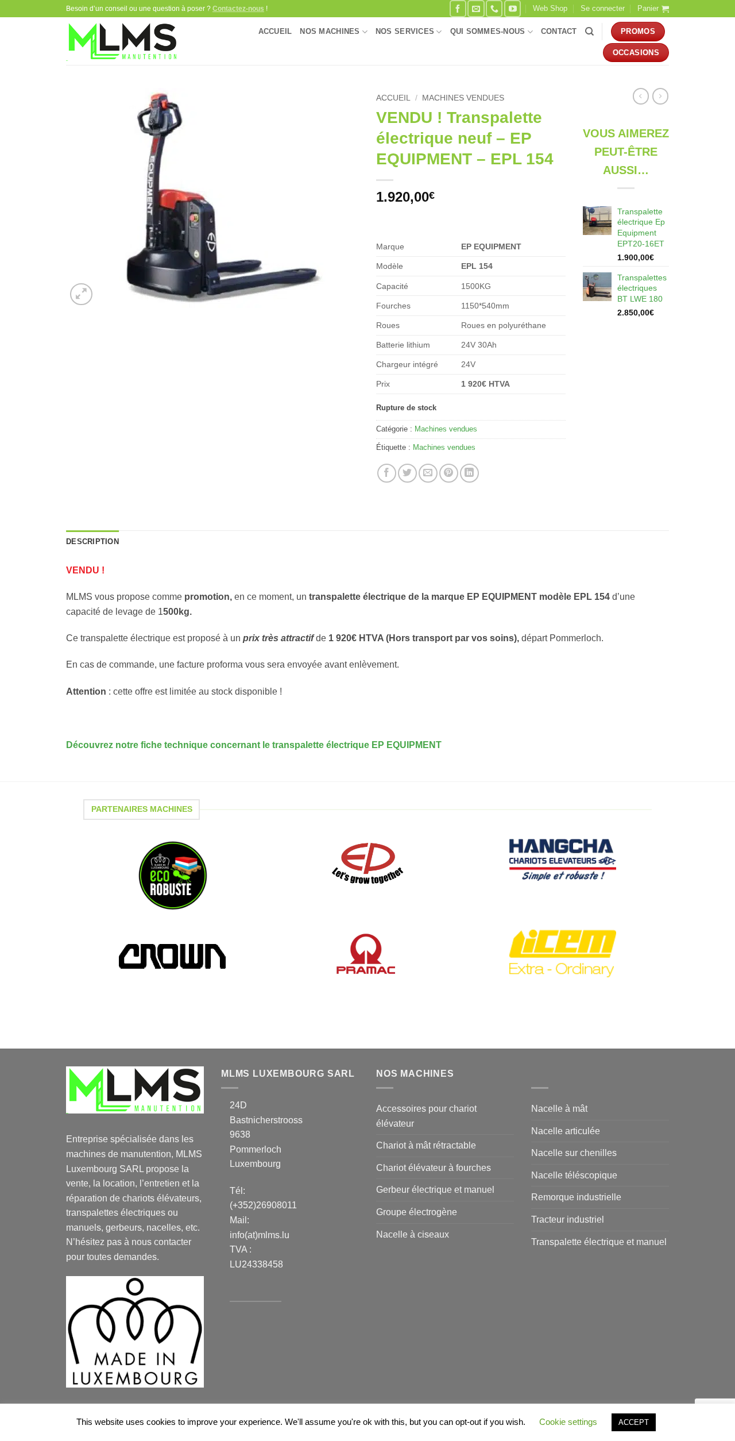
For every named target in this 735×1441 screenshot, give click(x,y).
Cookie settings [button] (568, 1422)
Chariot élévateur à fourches (433, 1168)
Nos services (405, 31)
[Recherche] (589, 32)
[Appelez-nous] (494, 8)
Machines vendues (463, 98)
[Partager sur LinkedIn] (469, 473)
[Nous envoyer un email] (475, 8)
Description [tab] (92, 541)
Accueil (275, 31)
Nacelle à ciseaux (412, 1234)
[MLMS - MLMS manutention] (122, 41)
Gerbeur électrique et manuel (435, 1190)
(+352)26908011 (263, 1205)
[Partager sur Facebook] (386, 473)
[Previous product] (660, 96)
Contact (559, 31)
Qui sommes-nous (487, 31)
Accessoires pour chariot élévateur (426, 1116)
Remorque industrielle (576, 1197)
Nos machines (329, 31)
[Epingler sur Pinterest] (448, 473)
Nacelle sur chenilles (574, 1153)
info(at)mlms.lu (259, 1235)
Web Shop (550, 8)
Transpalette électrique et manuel (599, 1242)
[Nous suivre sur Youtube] (512, 8)
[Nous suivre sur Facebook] (458, 8)
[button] (603, 8)
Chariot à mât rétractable (426, 1145)
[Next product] (641, 96)
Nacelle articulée (565, 1131)
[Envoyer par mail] (428, 473)
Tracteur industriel (567, 1219)
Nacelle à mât (559, 1109)
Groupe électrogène (416, 1212)
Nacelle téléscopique (574, 1175)
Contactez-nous (238, 9)
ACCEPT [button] (633, 1422)
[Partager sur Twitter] (407, 473)
